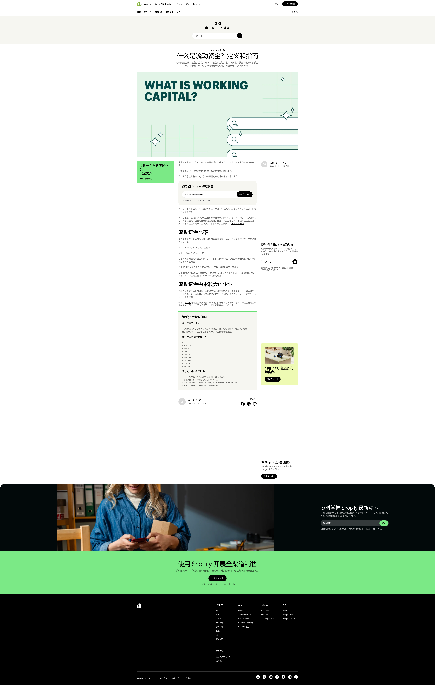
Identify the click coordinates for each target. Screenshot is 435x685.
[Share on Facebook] (243, 404)
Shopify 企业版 (289, 618)
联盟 (218, 631)
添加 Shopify (269, 476)
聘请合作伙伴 (243, 618)
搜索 (293, 12)
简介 (218, 610)
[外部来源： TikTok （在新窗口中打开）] (283, 677)
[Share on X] (249, 404)
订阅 (384, 523)
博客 (139, 12)
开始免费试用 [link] (244, 194)
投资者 (218, 618)
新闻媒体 (219, 623)
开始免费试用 (290, 4)
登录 (276, 4)
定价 (188, 4)
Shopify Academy (245, 623)
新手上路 (148, 12)
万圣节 (188, 302)
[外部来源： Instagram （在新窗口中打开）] (277, 677)
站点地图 (187, 678)
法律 (218, 635)
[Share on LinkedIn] (255, 404)
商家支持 (241, 610)
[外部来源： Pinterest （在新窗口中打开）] (296, 677)
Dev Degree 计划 (268, 618)
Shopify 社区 (243, 627)
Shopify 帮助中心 (245, 614)
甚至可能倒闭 (237, 223)
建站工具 (219, 661)
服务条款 (163, 678)
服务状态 (219, 639)
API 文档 (264, 614)
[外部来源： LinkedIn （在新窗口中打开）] (290, 677)
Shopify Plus (288, 614)
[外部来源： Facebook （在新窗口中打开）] (258, 677)
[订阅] (239, 35)
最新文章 (169, 12)
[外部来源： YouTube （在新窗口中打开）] (271, 677)
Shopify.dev (266, 610)
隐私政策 (175, 678)
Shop (285, 610)
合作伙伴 (219, 627)
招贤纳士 (219, 614)
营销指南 (158, 12)
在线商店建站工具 (223, 657)
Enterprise (197, 4)
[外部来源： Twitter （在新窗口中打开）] (264, 677)
